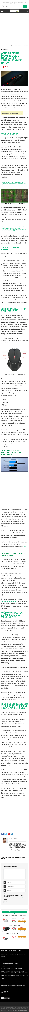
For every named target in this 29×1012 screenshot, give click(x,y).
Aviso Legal (3, 992)
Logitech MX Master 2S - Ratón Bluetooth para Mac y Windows (14, 934)
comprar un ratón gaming (9, 601)
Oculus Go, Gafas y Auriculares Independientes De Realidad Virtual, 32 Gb (14, 916)
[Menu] (1, 11)
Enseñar (19, 113)
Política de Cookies (22, 1010)
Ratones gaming (7, 45)
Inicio (2, 45)
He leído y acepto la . (15, 898)
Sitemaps (3, 956)
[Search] (27, 11)
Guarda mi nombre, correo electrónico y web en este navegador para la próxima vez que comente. (14, 895)
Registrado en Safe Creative (19, 1004)
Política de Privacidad (19, 898)
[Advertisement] (14, 28)
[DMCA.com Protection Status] (5, 998)
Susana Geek (13, 839)
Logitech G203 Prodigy (14, 925)
